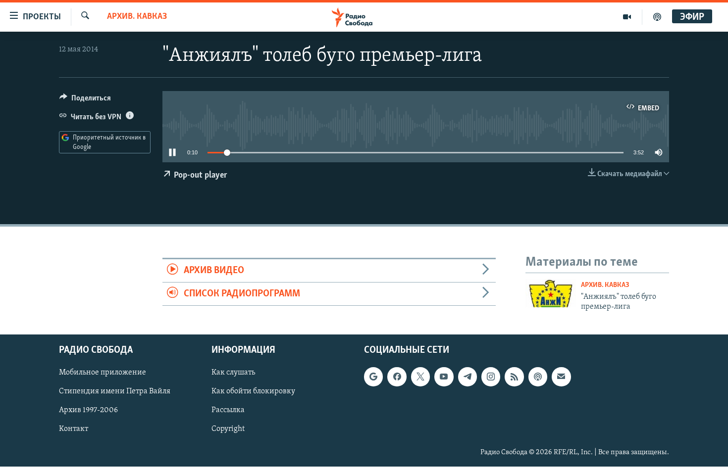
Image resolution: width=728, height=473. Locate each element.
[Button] (85, 100)
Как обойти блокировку (253, 392)
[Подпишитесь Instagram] (490, 377)
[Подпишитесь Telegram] (467, 377)
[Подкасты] (537, 377)
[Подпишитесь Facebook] (396, 377)
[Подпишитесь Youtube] (443, 377)
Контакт (73, 429)
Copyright (228, 429)
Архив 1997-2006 (88, 411)
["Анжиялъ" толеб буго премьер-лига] (550, 293)
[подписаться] (561, 377)
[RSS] (514, 377)
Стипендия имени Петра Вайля (114, 392)
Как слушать (233, 373)
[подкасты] (657, 16)
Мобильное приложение (102, 373)
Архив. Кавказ (137, 16)
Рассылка (228, 411)
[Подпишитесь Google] (373, 377)
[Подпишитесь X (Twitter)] (420, 377)
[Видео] (627, 16)
